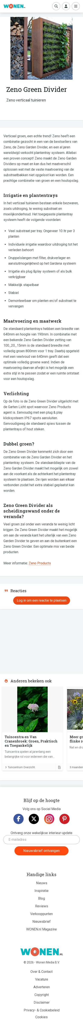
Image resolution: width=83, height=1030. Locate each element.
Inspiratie (41, 891)
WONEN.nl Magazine (41, 929)
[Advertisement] (32, 640)
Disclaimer (42, 1002)
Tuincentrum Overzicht (21, 767)
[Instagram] (49, 819)
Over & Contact (41, 972)
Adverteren (41, 987)
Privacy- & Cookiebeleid (42, 1010)
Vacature (41, 979)
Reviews (41, 906)
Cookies (41, 1017)
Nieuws (41, 883)
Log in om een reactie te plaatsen (41, 600)
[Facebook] (18, 819)
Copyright (41, 995)
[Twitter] (34, 819)
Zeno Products (40, 563)
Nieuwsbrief (41, 922)
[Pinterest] (64, 819)
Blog (41, 898)
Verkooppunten (41, 914)
